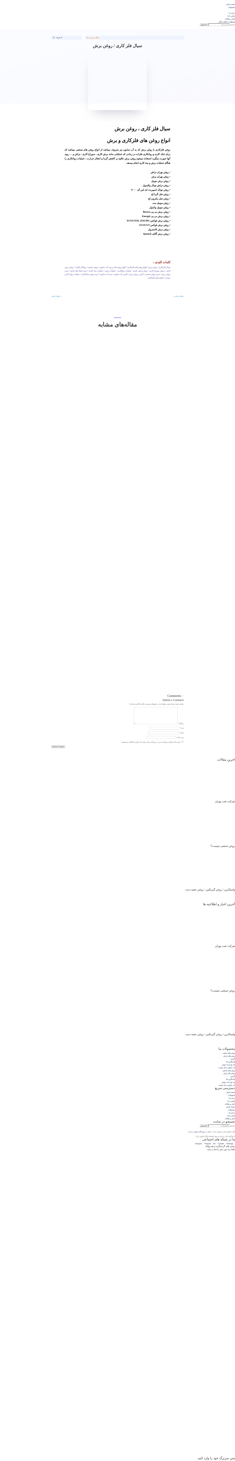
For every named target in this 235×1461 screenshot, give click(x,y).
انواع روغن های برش (117, 267)
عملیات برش (110, 271)
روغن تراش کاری (140, 271)
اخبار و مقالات (230, 1104)
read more (173, 352)
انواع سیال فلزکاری (155, 278)
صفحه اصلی (230, 1092)
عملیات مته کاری (96, 271)
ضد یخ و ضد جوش (228, 1065)
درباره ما (232, 1098)
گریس (232, 1059)
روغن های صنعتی (229, 1053)
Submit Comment (58, 747)
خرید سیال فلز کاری (78, 271)
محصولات (231, 1095)
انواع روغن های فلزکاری (137, 267)
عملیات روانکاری (124, 271)
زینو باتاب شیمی (199, 1132)
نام (182, 728)
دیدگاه (181, 723)
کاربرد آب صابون (121, 274)
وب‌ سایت (180, 737)
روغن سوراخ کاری (156, 271)
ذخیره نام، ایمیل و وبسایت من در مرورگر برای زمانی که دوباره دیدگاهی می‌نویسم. (151, 742)
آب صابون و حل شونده (227, 1068)
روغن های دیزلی (229, 1056)
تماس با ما (231, 1101)
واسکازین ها (230, 1062)
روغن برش (152, 267)
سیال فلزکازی (164, 267)
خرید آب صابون (106, 274)
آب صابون (104, 267)
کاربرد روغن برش (136, 274)
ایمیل (181, 733)
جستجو (232, 25)
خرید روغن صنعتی (152, 274)
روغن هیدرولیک (169, 655)
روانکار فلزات (80, 267)
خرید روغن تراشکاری (89, 274)
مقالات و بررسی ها (93, 38)
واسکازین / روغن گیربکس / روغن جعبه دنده (151, 501)
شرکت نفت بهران (225, 801)
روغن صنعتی (93, 267)
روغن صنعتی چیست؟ (165, 347)
